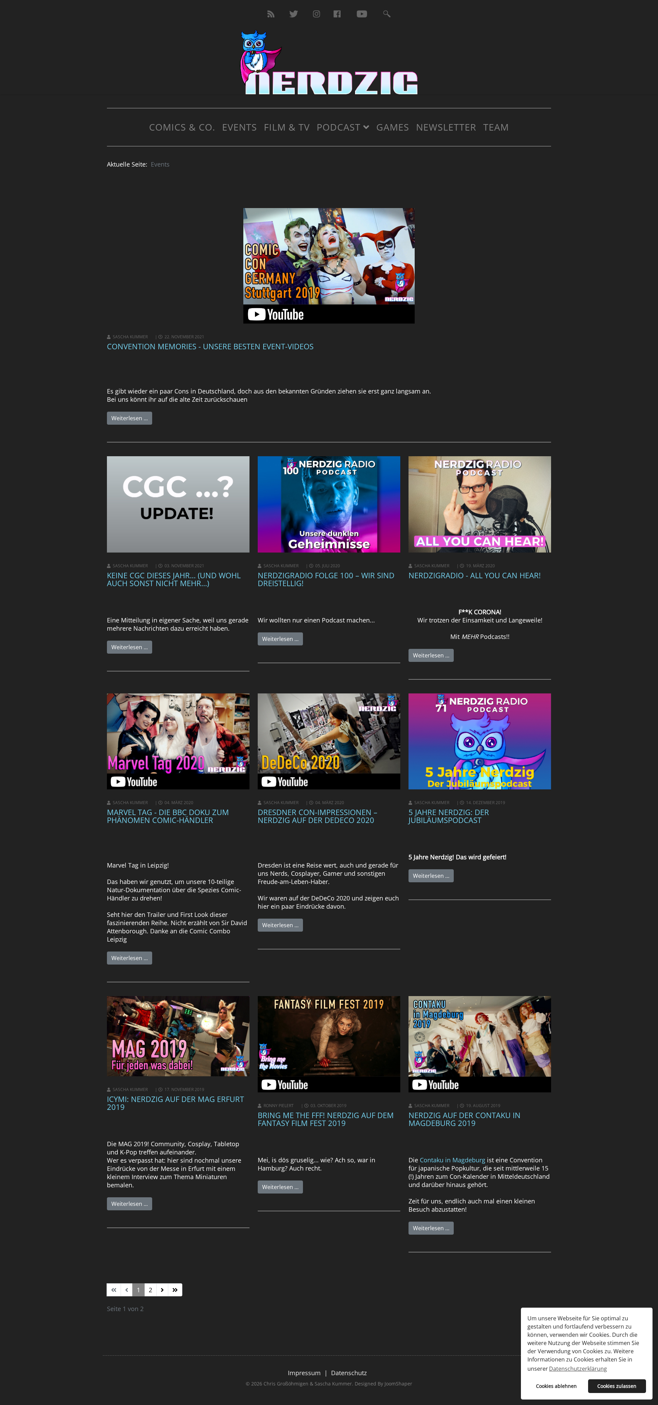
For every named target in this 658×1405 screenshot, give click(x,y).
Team (496, 127)
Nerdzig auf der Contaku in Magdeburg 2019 (465, 1119)
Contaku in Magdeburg (452, 1160)
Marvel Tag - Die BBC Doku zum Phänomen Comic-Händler (168, 816)
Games (392, 127)
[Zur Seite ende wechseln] (175, 1289)
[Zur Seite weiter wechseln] (162, 1289)
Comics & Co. (182, 127)
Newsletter (446, 127)
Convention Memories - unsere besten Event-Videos (210, 346)
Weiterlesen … (129, 418)
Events (239, 127)
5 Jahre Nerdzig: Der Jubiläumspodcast (449, 816)
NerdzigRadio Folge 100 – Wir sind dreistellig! (326, 579)
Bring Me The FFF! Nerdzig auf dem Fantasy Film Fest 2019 (326, 1119)
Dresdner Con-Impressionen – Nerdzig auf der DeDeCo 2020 (317, 816)
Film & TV (287, 127)
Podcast (339, 127)
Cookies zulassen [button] (616, 1386)
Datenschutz (349, 1373)
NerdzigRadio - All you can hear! (475, 575)
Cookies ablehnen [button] (556, 1386)
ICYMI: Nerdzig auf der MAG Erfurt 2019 (175, 1103)
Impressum (304, 1373)
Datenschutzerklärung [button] (578, 1368)
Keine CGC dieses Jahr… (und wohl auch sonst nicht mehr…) (174, 579)
